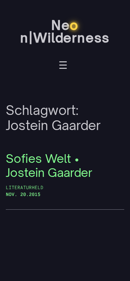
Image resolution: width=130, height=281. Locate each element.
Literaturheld (24, 188)
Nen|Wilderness (65, 31)
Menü (63, 66)
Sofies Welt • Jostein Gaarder (49, 165)
